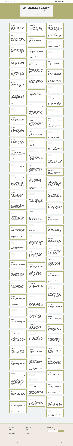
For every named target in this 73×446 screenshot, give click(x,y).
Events (63, 1)
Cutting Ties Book (28, 433)
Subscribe (61, 431)
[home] (9, 1)
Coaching (59, 1)
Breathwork (27, 429)
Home (56, 1)
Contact (10, 436)
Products (67, 1)
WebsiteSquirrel (30, 442)
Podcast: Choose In (12, 433)
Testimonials (11, 434)
